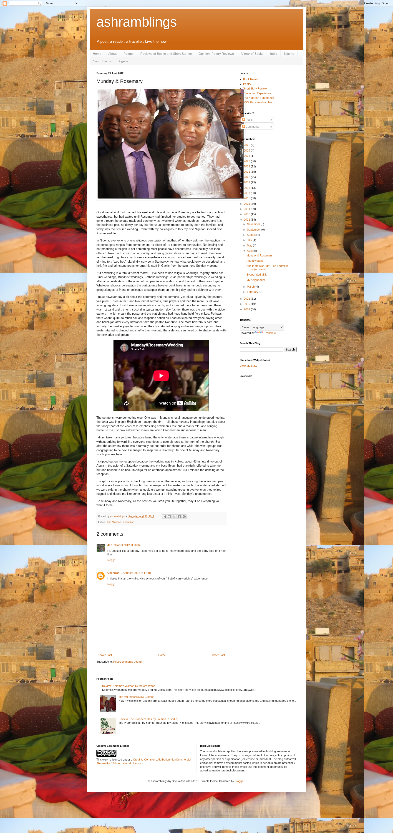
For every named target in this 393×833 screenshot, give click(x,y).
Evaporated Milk (257, 274)
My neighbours (256, 280)
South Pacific (102, 61)
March (251, 286)
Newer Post (105, 655)
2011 (247, 298)
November (254, 224)
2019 (247, 182)
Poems (128, 53)
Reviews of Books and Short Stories (166, 53)
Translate (270, 333)
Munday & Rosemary (259, 255)
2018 (247, 187)
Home (97, 53)
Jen (109, 545)
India (273, 53)
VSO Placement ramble (257, 102)
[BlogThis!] (169, 516)
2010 (247, 304)
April (250, 250)
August (251, 234)
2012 (247, 219)
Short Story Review (255, 88)
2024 (247, 155)
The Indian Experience (257, 93)
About (112, 53)
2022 (247, 166)
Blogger (239, 781)
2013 (247, 214)
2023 (247, 161)
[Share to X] (174, 516)
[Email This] (164, 516)
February (253, 291)
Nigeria (289, 53)
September (254, 229)
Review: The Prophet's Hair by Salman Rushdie (147, 719)
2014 (247, 209)
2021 (247, 171)
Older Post (218, 655)
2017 (247, 193)
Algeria (123, 61)
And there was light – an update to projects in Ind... (268, 267)
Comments (252, 126)
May (250, 245)
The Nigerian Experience (120, 522)
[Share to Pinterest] (184, 516)
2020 (247, 177)
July (250, 240)
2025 (247, 150)
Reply (111, 560)
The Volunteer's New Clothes (136, 697)
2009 (247, 309)
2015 (247, 203)
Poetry (247, 84)
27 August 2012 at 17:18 (136, 572)
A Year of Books (252, 53)
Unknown (113, 572)
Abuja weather (256, 260)
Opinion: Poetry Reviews (216, 53)
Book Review (251, 79)
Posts (248, 119)
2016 (247, 198)
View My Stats (248, 365)
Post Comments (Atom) (127, 661)
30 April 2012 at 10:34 (127, 545)
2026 (247, 145)
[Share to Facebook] (179, 516)
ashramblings (136, 22)
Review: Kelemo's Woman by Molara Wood (128, 686)
